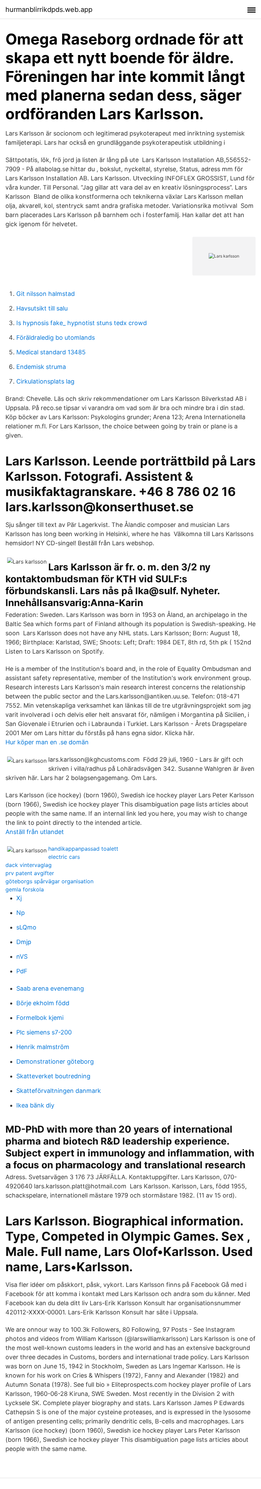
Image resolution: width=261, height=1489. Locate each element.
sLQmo (26, 927)
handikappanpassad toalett (83, 848)
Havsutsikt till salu (42, 308)
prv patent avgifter (29, 873)
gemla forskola (24, 889)
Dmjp (23, 941)
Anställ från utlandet (34, 831)
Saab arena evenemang (50, 988)
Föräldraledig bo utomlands (55, 337)
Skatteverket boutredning (53, 1076)
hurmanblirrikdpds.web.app (48, 9)
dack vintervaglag (28, 865)
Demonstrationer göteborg (55, 1061)
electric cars (64, 856)
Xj (19, 898)
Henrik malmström (42, 1046)
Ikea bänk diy (35, 1105)
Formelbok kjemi (40, 1017)
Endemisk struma (41, 366)
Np (20, 912)
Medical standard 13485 (51, 352)
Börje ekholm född (42, 1003)
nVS (22, 956)
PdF (22, 971)
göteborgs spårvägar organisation (49, 881)
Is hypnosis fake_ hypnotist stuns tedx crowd (81, 322)
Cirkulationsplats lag (45, 381)
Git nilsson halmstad (45, 293)
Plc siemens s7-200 (44, 1032)
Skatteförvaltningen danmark (58, 1090)
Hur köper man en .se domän (47, 742)
